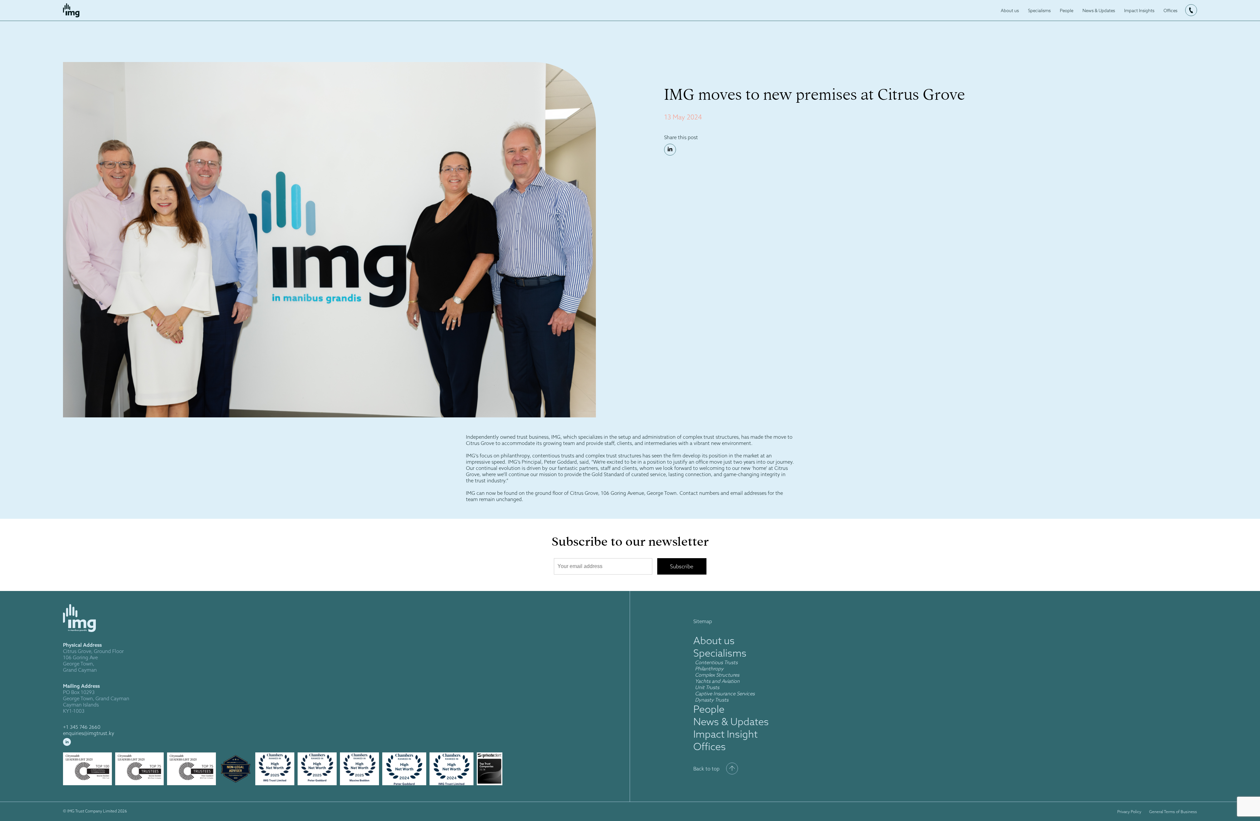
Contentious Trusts (716, 662)
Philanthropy (709, 668)
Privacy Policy (1129, 811)
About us (1010, 10)
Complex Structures (717, 675)
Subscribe (681, 566)
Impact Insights (1139, 10)
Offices (1170, 10)
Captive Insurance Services (725, 693)
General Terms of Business (1173, 811)
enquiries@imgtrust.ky (88, 733)
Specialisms (1039, 10)
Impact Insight (725, 734)
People (1066, 10)
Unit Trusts (708, 687)
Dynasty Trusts (711, 700)
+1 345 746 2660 (81, 727)
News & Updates (1098, 10)
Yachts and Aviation (717, 681)
